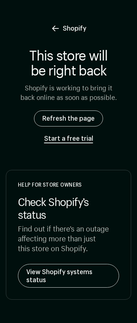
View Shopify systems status (59, 275)
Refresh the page (68, 118)
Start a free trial (68, 139)
